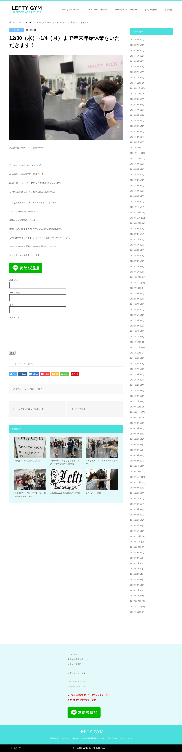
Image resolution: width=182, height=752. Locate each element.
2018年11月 (135, 542)
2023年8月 (135, 234)
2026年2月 (135, 72)
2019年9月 (135, 488)
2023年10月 (135, 223)
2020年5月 (135, 444)
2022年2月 (135, 331)
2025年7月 (135, 110)
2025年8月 (135, 104)
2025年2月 (135, 137)
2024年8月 (135, 169)
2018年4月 (135, 579)
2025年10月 (135, 93)
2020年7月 (135, 434)
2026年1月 (135, 77)
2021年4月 (135, 385)
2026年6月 (135, 50)
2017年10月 (135, 612)
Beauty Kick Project (70, 9)
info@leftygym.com (76, 686)
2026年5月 (135, 56)
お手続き (169, 9)
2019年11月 (135, 477)
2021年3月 (135, 390)
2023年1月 (135, 272)
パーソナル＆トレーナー (126, 9)
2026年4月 (135, 61)
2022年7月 (135, 304)
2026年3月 (135, 66)
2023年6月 (135, 245)
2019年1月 (135, 531)
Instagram (15, 748)
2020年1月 (135, 466)
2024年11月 (135, 153)
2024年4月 (135, 191)
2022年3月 (135, 326)
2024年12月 (135, 147)
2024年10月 (135, 158)
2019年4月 (135, 515)
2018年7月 (135, 563)
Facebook (11, 748)
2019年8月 (135, 493)
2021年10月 (135, 353)
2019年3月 (135, 520)
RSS (20, 748)
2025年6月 (135, 115)
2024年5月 (135, 185)
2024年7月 (135, 174)
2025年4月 (135, 126)
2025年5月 (135, 120)
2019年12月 (135, 471)
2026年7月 (135, 45)
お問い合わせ (151, 9)
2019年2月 (135, 525)
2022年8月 (135, 299)
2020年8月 (135, 428)
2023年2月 (135, 266)
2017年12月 (135, 601)
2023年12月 (135, 212)
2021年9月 (135, 358)
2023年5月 (135, 250)
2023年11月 (135, 218)
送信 (12, 353)
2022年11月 (135, 282)
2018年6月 (135, 569)
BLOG (16, 30)
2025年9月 (135, 99)
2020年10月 (135, 417)
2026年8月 (135, 40)
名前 (13, 280)
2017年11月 (135, 606)
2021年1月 (135, 401)
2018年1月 (135, 596)
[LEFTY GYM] (26, 9)
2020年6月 (135, 439)
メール (14, 293)
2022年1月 (135, 336)
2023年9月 (135, 228)
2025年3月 (135, 131)
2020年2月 (135, 461)
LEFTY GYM (91, 731)
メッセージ (14, 317)
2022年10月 (135, 288)
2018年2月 (135, 590)
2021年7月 (135, 369)
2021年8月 (135, 363)
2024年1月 (135, 207)
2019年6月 (135, 504)
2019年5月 (135, 509)
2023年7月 (135, 239)
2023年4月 (135, 255)
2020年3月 (135, 455)
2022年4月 (135, 320)
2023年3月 (135, 261)
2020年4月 (135, 450)
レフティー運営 (28, 389)
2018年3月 (135, 585)
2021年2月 (135, 396)
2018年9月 (135, 552)
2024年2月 (135, 201)
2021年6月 (135, 374)
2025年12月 (135, 83)
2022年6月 (135, 309)
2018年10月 (135, 547)
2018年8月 (135, 558)
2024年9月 (135, 164)
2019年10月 (135, 482)
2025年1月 (135, 142)
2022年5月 (135, 315)
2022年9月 (135, 293)
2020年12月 (135, 407)
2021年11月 (135, 347)
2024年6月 (135, 180)
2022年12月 (135, 277)
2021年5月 (135, 380)
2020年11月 (135, 412)
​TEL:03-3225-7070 (76, 681)
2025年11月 (135, 88)
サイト (12, 305)
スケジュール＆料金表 (97, 9)
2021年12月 (135, 342)
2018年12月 (135, 536)
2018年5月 (135, 574)
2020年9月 (135, 423)
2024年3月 (135, 196)
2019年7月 (135, 498)
